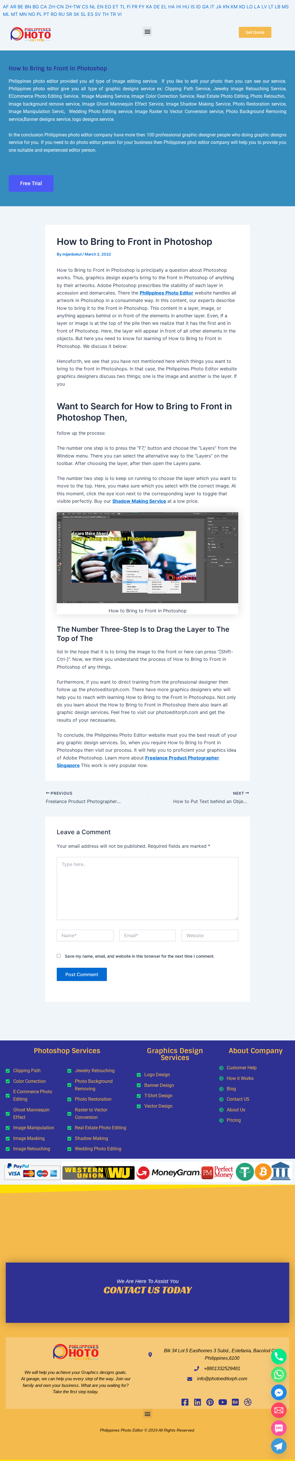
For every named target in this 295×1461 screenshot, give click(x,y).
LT (270, 7)
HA (171, 7)
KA (149, 7)
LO (250, 7)
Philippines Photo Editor (166, 293)
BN (28, 7)
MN (23, 14)
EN (100, 7)
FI (129, 7)
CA (43, 7)
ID (198, 7)
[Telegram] (279, 1446)
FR (134, 7)
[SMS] (279, 1428)
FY (142, 7)
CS (85, 7)
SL (83, 14)
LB (277, 7)
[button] (147, 31)
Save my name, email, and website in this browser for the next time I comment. (140, 956)
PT (46, 14)
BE (20, 7)
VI (119, 14)
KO (242, 7)
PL (39, 14)
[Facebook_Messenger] (279, 1392)
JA (219, 7)
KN (226, 7)
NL (93, 7)
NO (31, 14)
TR (113, 14)
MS (285, 7)
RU (61, 14)
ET (115, 7)
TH (105, 14)
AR (13, 7)
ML (6, 14)
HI (178, 7)
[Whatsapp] (279, 1374)
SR (69, 14)
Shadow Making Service (139, 501)
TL (122, 7)
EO (108, 7)
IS (193, 7)
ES (90, 14)
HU (185, 7)
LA (257, 7)
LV (264, 7)
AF (6, 7)
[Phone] (279, 1356)
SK (76, 14)
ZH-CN (56, 7)
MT (14, 14)
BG (36, 7)
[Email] (279, 1410)
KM (234, 7)
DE (157, 7)
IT (212, 7)
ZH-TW (72, 7)
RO (54, 14)
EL (164, 7)
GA (205, 7)
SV (98, 14)
